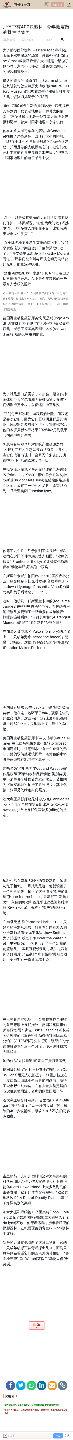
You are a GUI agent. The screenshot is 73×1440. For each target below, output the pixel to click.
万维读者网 (22, 5)
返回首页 (57, 4)
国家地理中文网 (14, 40)
